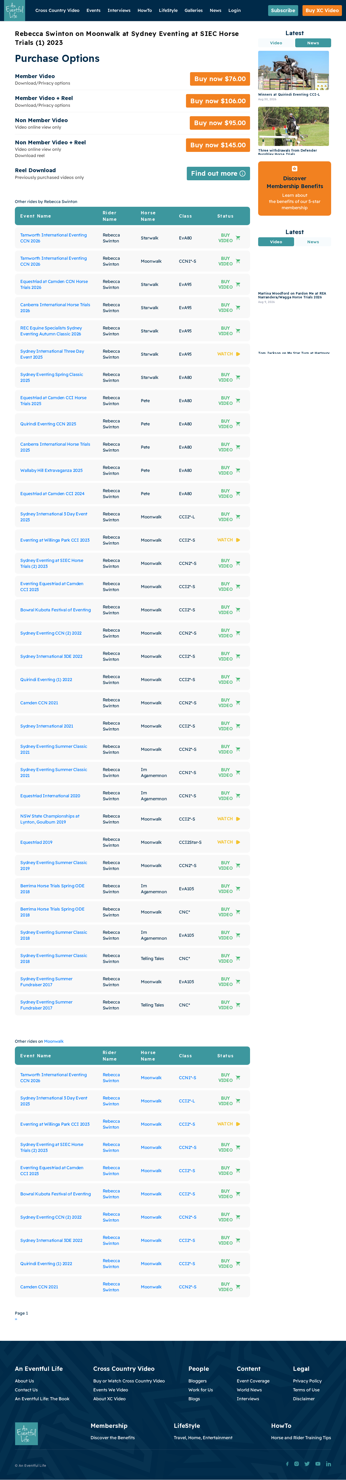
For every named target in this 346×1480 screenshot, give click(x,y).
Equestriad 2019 (36, 842)
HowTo (145, 10)
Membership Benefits (295, 186)
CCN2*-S (187, 1147)
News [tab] (313, 42)
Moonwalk (54, 1041)
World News (249, 1389)
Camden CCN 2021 (39, 702)
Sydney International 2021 (46, 726)
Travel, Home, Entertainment (203, 1437)
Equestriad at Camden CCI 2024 (52, 493)
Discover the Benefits (113, 1437)
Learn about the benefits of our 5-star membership (294, 201)
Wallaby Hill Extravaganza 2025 (51, 470)
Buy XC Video (322, 10)
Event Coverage (253, 1381)
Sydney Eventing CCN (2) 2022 (51, 633)
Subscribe (283, 10)
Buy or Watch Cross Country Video (129, 1381)
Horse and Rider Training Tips (301, 1437)
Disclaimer (304, 1398)
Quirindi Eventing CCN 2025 (48, 423)
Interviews (119, 10)
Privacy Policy (307, 1381)
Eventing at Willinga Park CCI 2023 (54, 540)
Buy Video (225, 237)
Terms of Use (306, 1389)
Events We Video (110, 1389)
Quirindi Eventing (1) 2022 (46, 679)
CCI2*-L (187, 1101)
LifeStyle (168, 10)
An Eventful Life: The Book (42, 1398)
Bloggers (197, 1381)
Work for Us (200, 1389)
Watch (225, 353)
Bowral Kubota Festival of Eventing (55, 609)
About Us (24, 1381)
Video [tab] (276, 42)
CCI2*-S (187, 1124)
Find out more (218, 174)
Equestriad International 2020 (50, 795)
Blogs (194, 1398)
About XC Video (109, 1398)
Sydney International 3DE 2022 (51, 656)
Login (234, 10)
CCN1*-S (187, 1077)
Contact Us (26, 1389)
